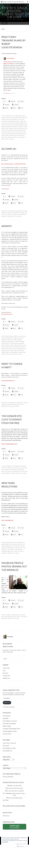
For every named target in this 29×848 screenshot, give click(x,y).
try (13, 551)
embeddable (21, 341)
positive (12, 547)
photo (19, 346)
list (4, 214)
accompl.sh (6, 188)
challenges (19, 339)
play (20, 469)
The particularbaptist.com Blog (9, 731)
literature (11, 128)
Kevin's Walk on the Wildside (9, 723)
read (15, 130)
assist (12, 339)
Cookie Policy (5, 842)
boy (5, 119)
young (18, 137)
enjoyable (16, 123)
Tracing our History (7, 733)
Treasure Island (6, 61)
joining (16, 345)
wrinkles (24, 616)
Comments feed (6, 675)
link (7, 210)
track (18, 350)
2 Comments (18, 216)
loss (23, 345)
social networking (18, 549)
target (15, 350)
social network (11, 210)
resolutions (17, 547)
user (9, 352)
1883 (19, 115)
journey (25, 126)
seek (21, 547)
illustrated (9, 126)
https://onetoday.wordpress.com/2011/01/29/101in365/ (13, 164)
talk (5, 133)
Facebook (11, 336)
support (12, 350)
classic (22, 119)
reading (17, 130)
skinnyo (10, 348)
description (13, 121)
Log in (4, 670)
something (3, 551)
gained (16, 343)
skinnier (6, 348)
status (8, 350)
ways (16, 551)
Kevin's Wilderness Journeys (9, 748)
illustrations (14, 126)
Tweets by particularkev (8, 776)
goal (26, 124)
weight (24, 352)
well (23, 471)
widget (2, 354)
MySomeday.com (9, 546)
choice (19, 119)
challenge (22, 212)
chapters (15, 119)
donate (5, 467)
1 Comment (11, 139)
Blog (7, 336)
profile (18, 616)
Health (15, 336)
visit (21, 471)
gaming (16, 124)
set (11, 131)
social (15, 214)
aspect (8, 339)
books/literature (9, 115)
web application (18, 210)
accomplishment (15, 212)
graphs (22, 343)
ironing (5, 616)
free (10, 124)
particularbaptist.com (7, 750)
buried (11, 119)
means (2, 546)
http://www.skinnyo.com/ (6, 314)
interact (18, 544)
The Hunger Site (15, 471)
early (2, 123)
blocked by (14, 826)
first (5, 124)
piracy (26, 128)
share (2, 348)
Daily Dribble (5, 718)
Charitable (8, 466)
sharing (3, 549)
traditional (19, 133)
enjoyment (21, 123)
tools (21, 404)
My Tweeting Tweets (11, 774)
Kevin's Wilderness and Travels (10, 721)
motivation (3, 346)
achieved (23, 115)
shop (16, 131)
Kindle (2, 128)
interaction (11, 345)
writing (9, 137)
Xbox (16, 137)
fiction (2, 124)
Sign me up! (7, 702)
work (19, 551)
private (22, 346)
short (19, 131)
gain (13, 544)
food (16, 467)
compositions (4, 121)
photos (14, 616)
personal (16, 346)
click (2, 467)
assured (12, 117)
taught (7, 133)
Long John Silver (17, 128)
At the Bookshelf (6, 715)
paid (15, 469)
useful (2, 137)
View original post (6, 93)
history (2, 345)
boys (8, 119)
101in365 (3, 212)
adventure (3, 117)
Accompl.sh (8, 212)
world (26, 471)
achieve (6, 544)
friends (12, 343)
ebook (8, 123)
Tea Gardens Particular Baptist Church (11, 728)
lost (25, 345)
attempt (16, 117)
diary (8, 341)
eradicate (10, 467)
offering (22, 546)
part (17, 469)
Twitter (2, 338)
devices (18, 121)
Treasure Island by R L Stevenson (16, 135)
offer (19, 546)
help (26, 467)
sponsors (9, 471)
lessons (6, 128)
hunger (2, 469)
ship (13, 131)
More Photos (6, 800)
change (25, 402)
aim (23, 338)
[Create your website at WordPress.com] (14, 1)
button (24, 466)
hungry (6, 469)
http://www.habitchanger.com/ (8, 380)
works (6, 137)
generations (21, 124)
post (7, 214)
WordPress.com (6, 678)
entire (25, 123)
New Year (16, 546)
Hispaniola (3, 126)
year (22, 551)
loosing (19, 345)
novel (22, 128)
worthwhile (6, 473)
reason (2, 471)
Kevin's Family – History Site (9, 743)
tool (16, 133)
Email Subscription (11, 690)
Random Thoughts (7, 726)
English (12, 123)
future (13, 124)
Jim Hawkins (20, 126)
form (8, 124)
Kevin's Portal (6, 745)
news (12, 346)
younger (22, 137)
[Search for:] (26, 23)
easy (5, 123)
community (3, 341)
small (22, 131)
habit (9, 404)
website (20, 352)
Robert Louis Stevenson (8, 63)
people (8, 547)
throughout (12, 133)
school (8, 131)
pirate (2, 130)
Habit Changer (14, 404)
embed (16, 341)
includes (7, 345)
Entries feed (5, 673)
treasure (24, 133)
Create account (6, 668)
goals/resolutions (10, 542)
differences (12, 341)
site (12, 214)
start (25, 131)
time (12, 551)
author (20, 117)
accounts (19, 338)
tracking (22, 350)
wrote (13, 137)
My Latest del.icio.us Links (14, 806)
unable (6, 352)
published (11, 130)
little (8, 616)
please (22, 469)
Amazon (8, 117)
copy (9, 121)
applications (4, 339)
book (23, 117)
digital (21, 121)
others (12, 469)
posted (9, 214)
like (22, 544)
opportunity (3, 547)
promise (6, 130)
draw (25, 121)
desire (10, 544)
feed (7, 343)
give (21, 467)
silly (21, 616)
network (8, 346)
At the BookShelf (10, 58)
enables (3, 404)
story (2, 133)
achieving (20, 466)
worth (2, 473)
